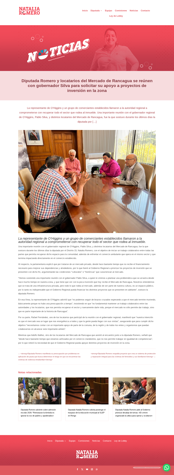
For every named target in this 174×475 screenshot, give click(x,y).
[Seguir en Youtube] (87, 469)
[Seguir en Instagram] (92, 469)
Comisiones (121, 10)
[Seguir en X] (82, 469)
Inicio (85, 10)
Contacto (145, 10)
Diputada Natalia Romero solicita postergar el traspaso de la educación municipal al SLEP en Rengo (86, 413)
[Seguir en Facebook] (77, 469)
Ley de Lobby (116, 16)
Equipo (108, 10)
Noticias (134, 10)
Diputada (95, 10)
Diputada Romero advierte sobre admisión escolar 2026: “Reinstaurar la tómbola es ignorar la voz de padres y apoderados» (38, 413)
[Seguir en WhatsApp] (97, 469)
